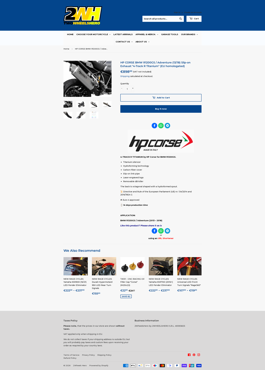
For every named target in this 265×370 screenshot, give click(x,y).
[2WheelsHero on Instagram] (198, 355)
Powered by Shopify (98, 365)
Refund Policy (69, 358)
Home (66, 49)
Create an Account (193, 12)
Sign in (177, 12)
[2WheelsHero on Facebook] (189, 355)
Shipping (124, 76)
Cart (196, 18)
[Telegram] (167, 125)
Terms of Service (71, 355)
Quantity (124, 83)
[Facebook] (154, 125)
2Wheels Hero (80, 365)
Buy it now (161, 108)
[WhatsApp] (161, 125)
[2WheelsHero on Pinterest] (194, 355)
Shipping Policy (104, 355)
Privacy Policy (88, 355)
